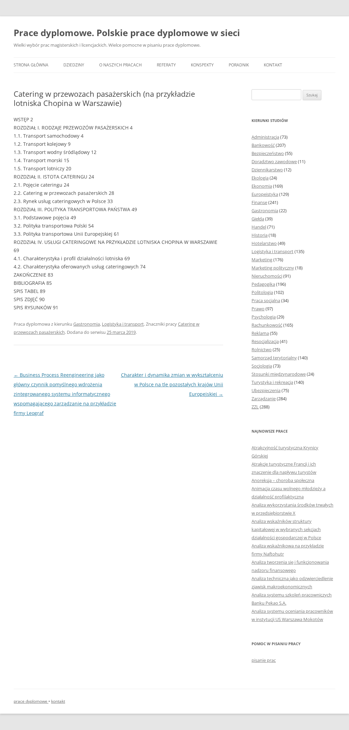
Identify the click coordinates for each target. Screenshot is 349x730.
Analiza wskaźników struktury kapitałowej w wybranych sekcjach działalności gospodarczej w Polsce (286, 529)
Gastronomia (86, 324)
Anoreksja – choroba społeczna (283, 480)
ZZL (255, 407)
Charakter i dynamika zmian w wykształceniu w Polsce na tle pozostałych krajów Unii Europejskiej (172, 384)
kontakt (58, 701)
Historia (260, 235)
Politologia (262, 292)
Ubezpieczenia (266, 390)
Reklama (260, 333)
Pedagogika (263, 284)
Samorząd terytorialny (274, 358)
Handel (259, 227)
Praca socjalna (266, 300)
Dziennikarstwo (267, 170)
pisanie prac (264, 660)
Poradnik (239, 65)
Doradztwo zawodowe (274, 161)
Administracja (265, 137)
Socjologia (262, 366)
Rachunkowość (267, 325)
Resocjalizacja (265, 341)
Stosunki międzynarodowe (279, 374)
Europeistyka (265, 194)
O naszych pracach (120, 65)
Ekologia (260, 178)
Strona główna (31, 65)
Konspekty (202, 65)
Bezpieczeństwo (268, 153)
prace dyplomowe (31, 701)
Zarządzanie (264, 398)
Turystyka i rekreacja (272, 382)
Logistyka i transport (123, 324)
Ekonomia (262, 186)
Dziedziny (73, 65)
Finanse (259, 202)
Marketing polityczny (273, 268)
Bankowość (263, 145)
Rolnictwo (262, 349)
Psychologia (264, 317)
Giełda (258, 219)
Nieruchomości (267, 276)
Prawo (258, 309)
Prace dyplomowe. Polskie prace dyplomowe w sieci (127, 33)
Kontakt (273, 65)
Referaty (166, 65)
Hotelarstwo (264, 243)
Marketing (262, 260)
